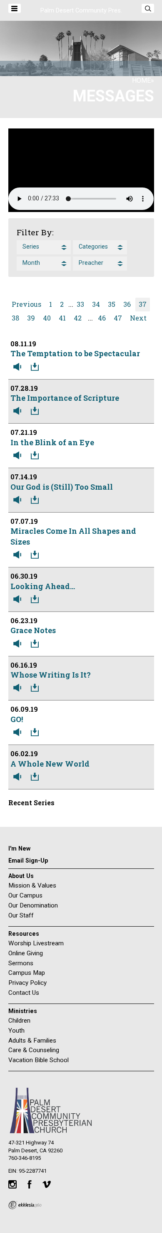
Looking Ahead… (42, 586)
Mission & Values (32, 885)
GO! (16, 719)
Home (141, 80)
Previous (26, 304)
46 (102, 317)
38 (15, 317)
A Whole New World (50, 764)
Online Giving (25, 953)
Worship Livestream (36, 943)
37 (143, 304)
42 (78, 317)
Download (36, 367)
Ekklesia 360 (25, 1205)
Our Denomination (33, 905)
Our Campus (25, 895)
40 (47, 317)
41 (62, 317)
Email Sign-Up (28, 860)
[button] (44, 247)
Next (138, 317)
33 (80, 304)
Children (19, 1020)
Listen (19, 367)
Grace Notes (33, 630)
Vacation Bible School (38, 1060)
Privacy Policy (27, 982)
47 (118, 317)
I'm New (19, 848)
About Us (21, 876)
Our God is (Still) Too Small (61, 487)
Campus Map (26, 973)
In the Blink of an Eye (52, 442)
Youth (16, 1030)
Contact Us (23, 992)
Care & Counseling (33, 1050)
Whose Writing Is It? (50, 675)
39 (31, 317)
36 (127, 304)
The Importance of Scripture (64, 398)
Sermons (20, 963)
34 (96, 304)
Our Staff (21, 915)
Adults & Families (32, 1040)
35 (111, 304)
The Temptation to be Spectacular (75, 353)
